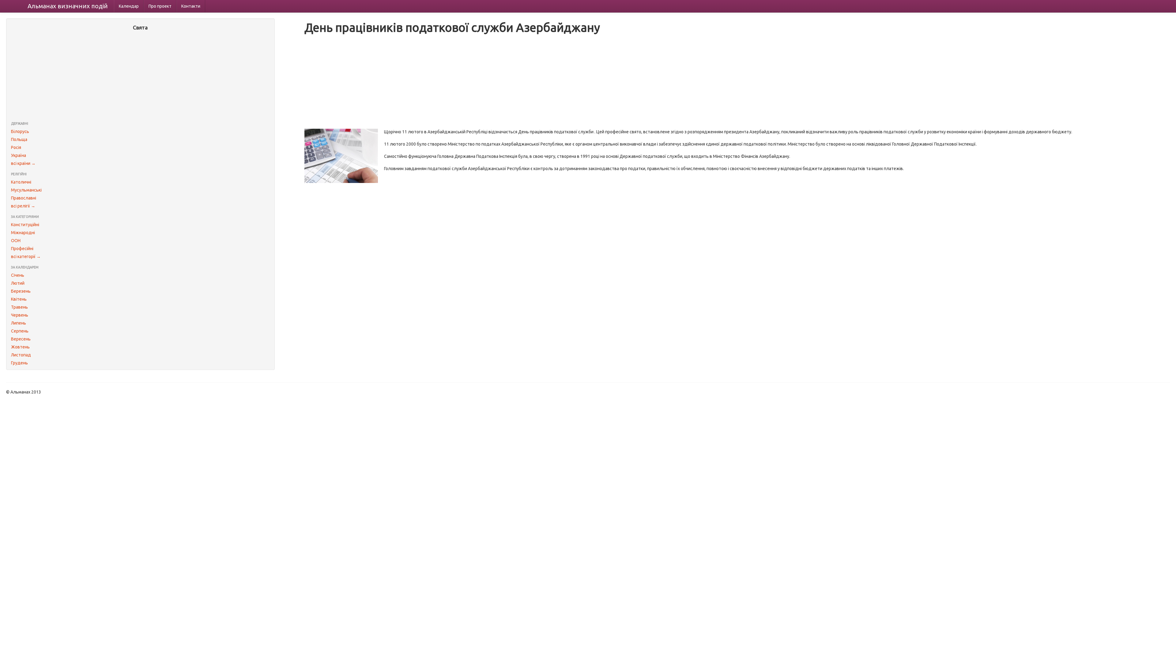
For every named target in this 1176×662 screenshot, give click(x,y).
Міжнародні (23, 232)
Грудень (19, 362)
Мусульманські (26, 190)
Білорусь (20, 131)
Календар (129, 6)
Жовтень (20, 346)
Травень (19, 307)
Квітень (19, 299)
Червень (19, 315)
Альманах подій (68, 6)
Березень (21, 291)
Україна (18, 155)
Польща (19, 139)
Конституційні (25, 224)
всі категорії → (26, 256)
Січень (17, 275)
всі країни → (23, 163)
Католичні (21, 182)
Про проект (160, 6)
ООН (16, 240)
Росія (16, 147)
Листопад (21, 354)
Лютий (17, 283)
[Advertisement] (140, 77)
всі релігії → (23, 206)
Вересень (21, 339)
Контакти (190, 6)
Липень (18, 323)
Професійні (22, 248)
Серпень (19, 331)
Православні (23, 198)
